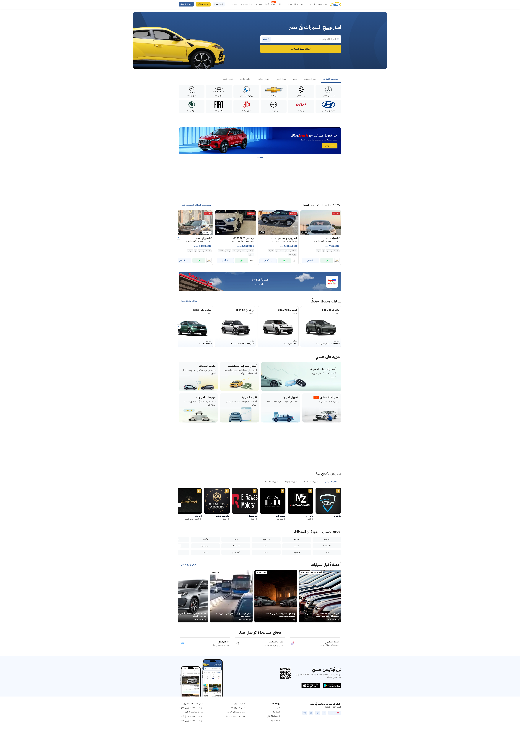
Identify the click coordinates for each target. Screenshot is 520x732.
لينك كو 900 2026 (287, 310)
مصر (335, 713)
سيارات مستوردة (292, 4)
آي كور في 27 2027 (245, 310)
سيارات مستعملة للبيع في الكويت (191, 707)
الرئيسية (277, 707)
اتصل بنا (276, 711)
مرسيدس (227, 251)
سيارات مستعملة (320, 4)
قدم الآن (328, 145)
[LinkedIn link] (311, 713)
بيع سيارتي (202, 4)
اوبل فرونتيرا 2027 (202, 310)
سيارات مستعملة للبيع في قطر (192, 716)
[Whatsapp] (326, 260)
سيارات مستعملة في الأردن (193, 711)
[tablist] (260, 79)
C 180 (221, 251)
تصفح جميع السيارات (300, 49)
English (217, 4)
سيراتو (318, 251)
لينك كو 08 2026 (330, 310)
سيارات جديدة (306, 4)
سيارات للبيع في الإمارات (236, 711)
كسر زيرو (251, 254)
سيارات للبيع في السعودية (235, 716)
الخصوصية (275, 720)
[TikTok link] (317, 713)
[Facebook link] (324, 713)
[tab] (331, 79)
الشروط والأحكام (273, 716)
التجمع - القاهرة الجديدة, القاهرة (285, 251)
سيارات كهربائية (277, 4)
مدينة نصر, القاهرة (331, 251)
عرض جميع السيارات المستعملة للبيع (196, 205)
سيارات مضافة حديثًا (189, 301)
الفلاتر (265, 39)
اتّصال (309, 260)
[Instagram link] (304, 713)
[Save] (303, 213)
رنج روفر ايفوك (292, 254)
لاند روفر (271, 251)
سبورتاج (190, 251)
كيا (323, 251)
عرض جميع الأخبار (188, 564)
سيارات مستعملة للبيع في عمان (191, 720)
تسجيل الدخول (186, 4)
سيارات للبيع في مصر (237, 707)
